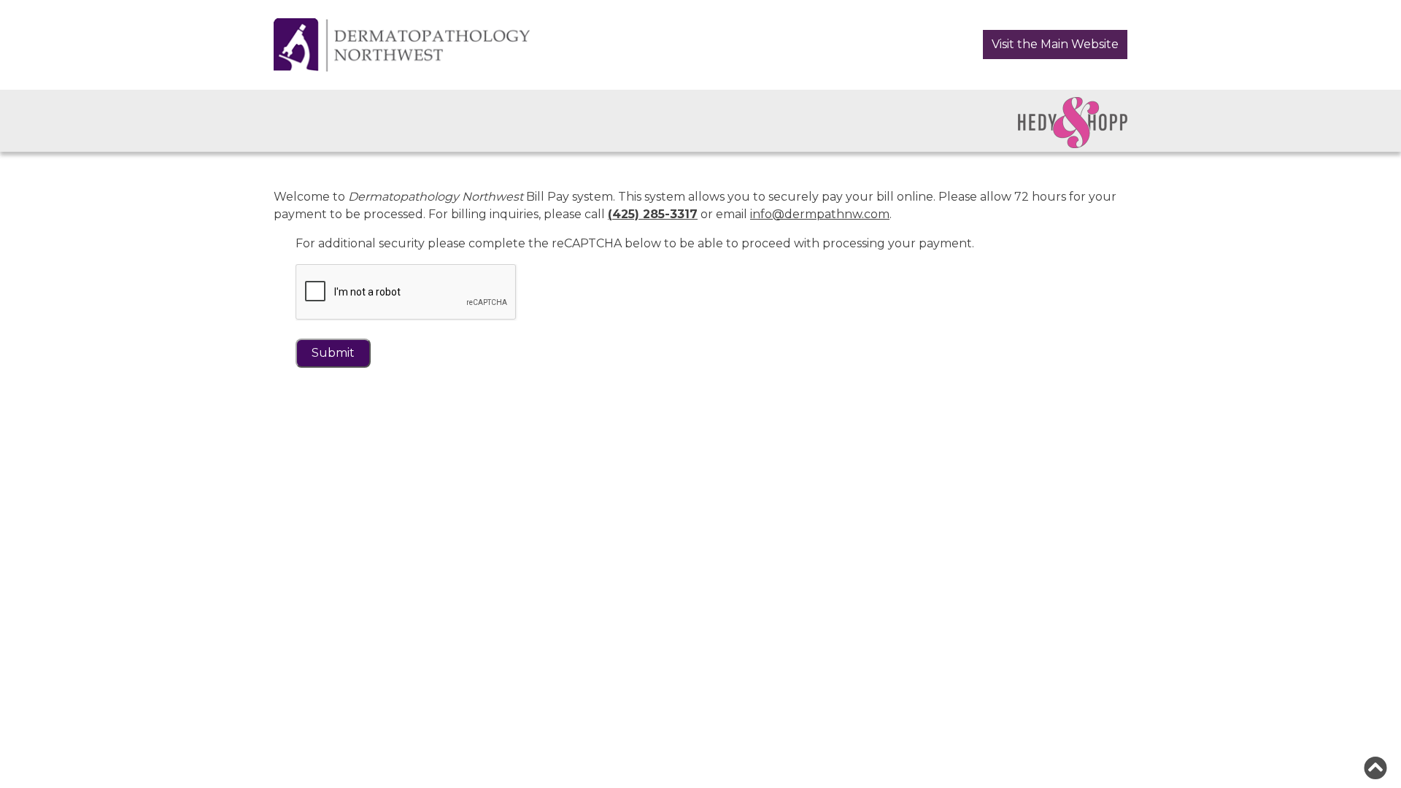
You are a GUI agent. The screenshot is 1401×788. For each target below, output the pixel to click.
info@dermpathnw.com (819, 214)
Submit (333, 353)
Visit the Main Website (1055, 44)
